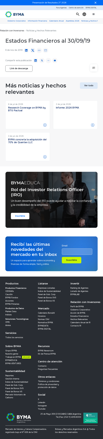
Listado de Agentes (79, 291)
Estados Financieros (79, 316)
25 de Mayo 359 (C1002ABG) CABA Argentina (60, 414)
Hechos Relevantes (79, 319)
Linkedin (41, 402)
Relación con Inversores (12, 30)
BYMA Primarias (12, 304)
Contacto (42, 366)
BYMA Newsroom (46, 350)
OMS (7, 322)
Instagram (42, 405)
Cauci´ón (9, 294)
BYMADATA (43, 326)
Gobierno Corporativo (17, 21)
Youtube (41, 409)
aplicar (26, 357)
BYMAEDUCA (11, 360)
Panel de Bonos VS (46, 301)
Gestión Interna (12, 379)
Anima (8, 325)
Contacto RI (75, 326)
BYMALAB (74, 294)
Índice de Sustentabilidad (49, 291)
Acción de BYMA (77, 313)
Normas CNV (43, 319)
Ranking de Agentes (79, 288)
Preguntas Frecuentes (48, 369)
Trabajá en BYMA (13, 357)
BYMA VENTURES (13, 363)
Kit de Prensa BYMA (47, 354)
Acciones (9, 301)
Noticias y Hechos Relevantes (41, 30)
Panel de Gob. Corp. (47, 294)
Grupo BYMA (11, 350)
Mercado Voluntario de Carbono (15, 396)
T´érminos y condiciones (48, 381)
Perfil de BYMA (77, 306)
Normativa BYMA (45, 322)
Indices (8, 314)
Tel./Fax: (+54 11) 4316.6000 (68, 417)
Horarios (42, 316)
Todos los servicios (14, 337)
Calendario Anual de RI (80, 322)
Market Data (10, 311)
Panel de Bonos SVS (47, 297)
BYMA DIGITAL (44, 329)
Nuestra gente (11, 354)
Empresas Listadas (46, 288)
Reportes (9, 375)
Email (64, 245)
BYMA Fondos (11, 297)
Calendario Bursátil (46, 313)
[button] (77, 14)
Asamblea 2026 (72, 21)
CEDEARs (9, 291)
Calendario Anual (56, 21)
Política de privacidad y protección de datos (48, 385)
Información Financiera (37, 21)
